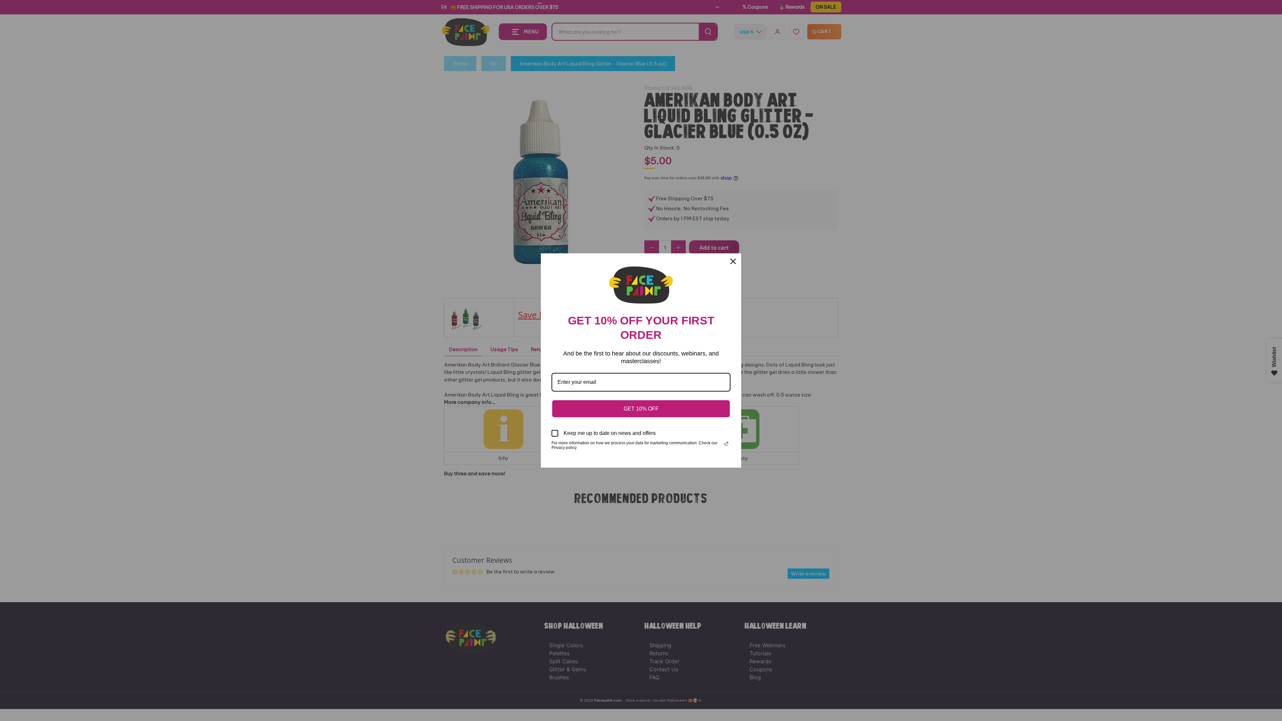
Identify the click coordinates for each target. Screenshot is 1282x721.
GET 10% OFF (641, 409)
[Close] (733, 261)
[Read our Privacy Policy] (726, 444)
